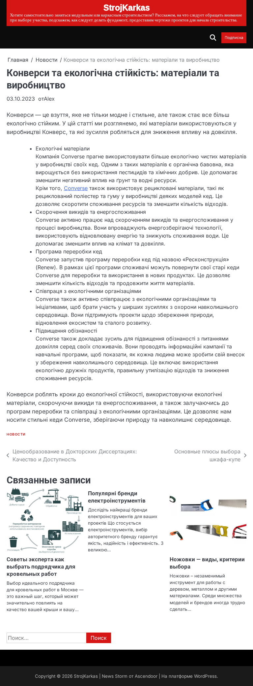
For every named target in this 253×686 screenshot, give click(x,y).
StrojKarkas (86, 676)
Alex (49, 98)
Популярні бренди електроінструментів (117, 497)
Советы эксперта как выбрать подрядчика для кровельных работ (41, 566)
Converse (76, 188)
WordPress (205, 676)
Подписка (234, 38)
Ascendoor (146, 676)
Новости (16, 434)
